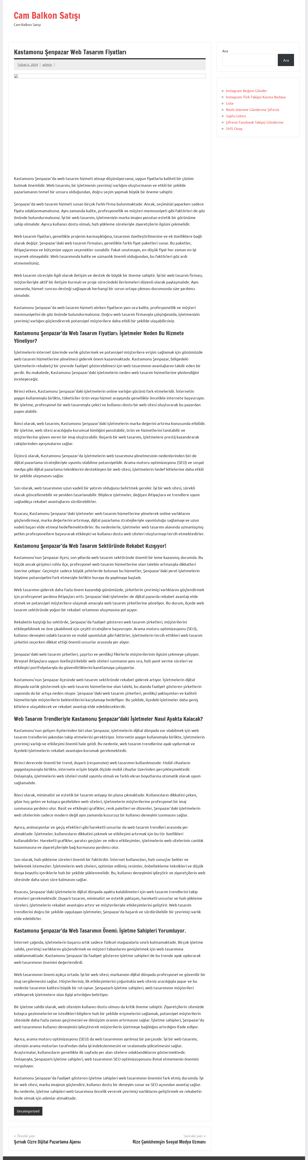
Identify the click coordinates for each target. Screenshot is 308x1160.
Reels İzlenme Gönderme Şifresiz (252, 109)
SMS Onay (234, 128)
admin (47, 64)
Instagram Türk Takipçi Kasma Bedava (256, 97)
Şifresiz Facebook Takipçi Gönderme (255, 122)
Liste (230, 103)
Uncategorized (28, 1111)
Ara (225, 50)
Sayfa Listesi (236, 115)
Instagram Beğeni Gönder (246, 90)
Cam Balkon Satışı (47, 15)
